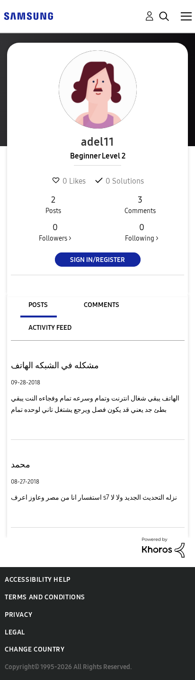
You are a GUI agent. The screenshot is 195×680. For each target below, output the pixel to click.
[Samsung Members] (28, 15)
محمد (20, 464)
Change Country (34, 649)
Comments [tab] (101, 305)
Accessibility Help (38, 580)
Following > (142, 232)
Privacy (18, 615)
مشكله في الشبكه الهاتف (55, 365)
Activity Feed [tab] (49, 328)
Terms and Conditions (45, 597)
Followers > (55, 232)
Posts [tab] (38, 305)
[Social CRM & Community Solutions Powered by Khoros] (163, 546)
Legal (15, 632)
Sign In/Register (97, 260)
